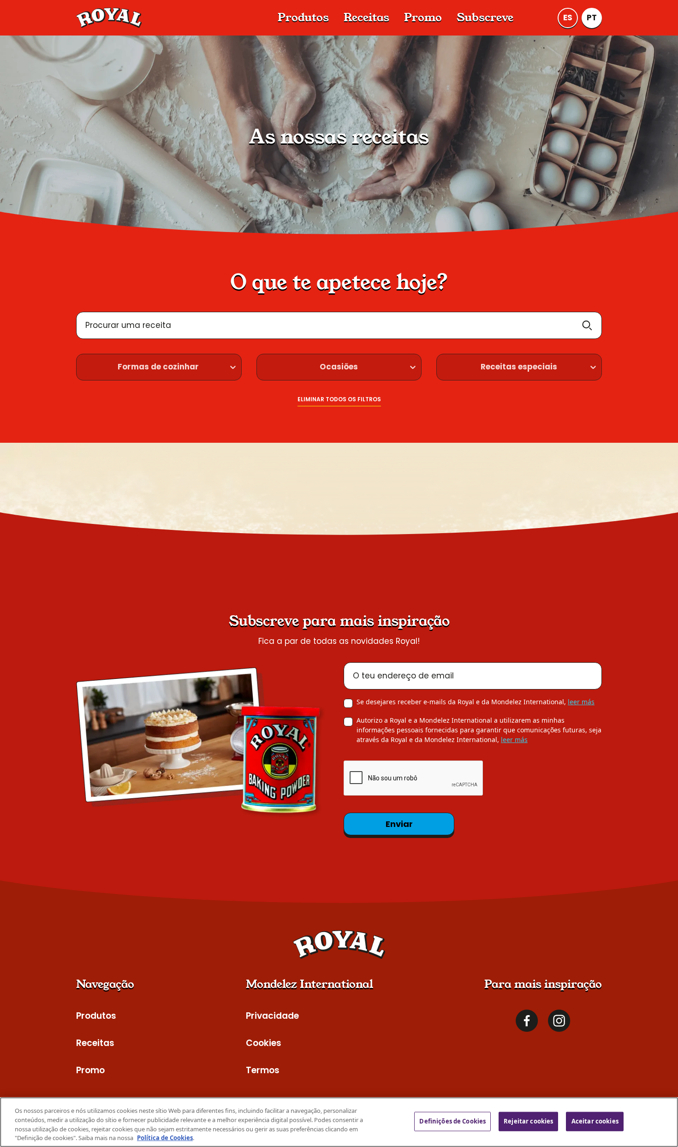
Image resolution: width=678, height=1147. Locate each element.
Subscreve (485, 17)
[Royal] (109, 17)
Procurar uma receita (128, 325)
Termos (263, 1070)
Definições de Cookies (452, 1121)
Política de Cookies (165, 1137)
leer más (581, 701)
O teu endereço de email (403, 675)
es (567, 17)
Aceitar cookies (595, 1121)
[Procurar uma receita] (587, 325)
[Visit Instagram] (559, 1021)
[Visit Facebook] (527, 1021)
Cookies (263, 1043)
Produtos (303, 17)
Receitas (366, 17)
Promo (423, 17)
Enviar (399, 824)
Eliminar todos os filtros (339, 399)
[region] (339, 1122)
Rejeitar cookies (528, 1121)
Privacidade (272, 1016)
